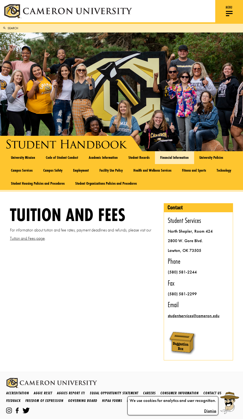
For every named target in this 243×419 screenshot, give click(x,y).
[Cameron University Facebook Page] (17, 410)
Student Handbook (65, 144)
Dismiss (210, 411)
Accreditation (17, 393)
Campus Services (22, 170)
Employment (81, 170)
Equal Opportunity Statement (114, 393)
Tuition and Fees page (27, 238)
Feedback (13, 400)
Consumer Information (179, 393)
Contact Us (212, 393)
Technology (224, 170)
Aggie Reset (43, 393)
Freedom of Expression (44, 400)
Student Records (139, 157)
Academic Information (103, 157)
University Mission (23, 157)
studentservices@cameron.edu (194, 315)
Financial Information (174, 157)
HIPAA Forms (112, 400)
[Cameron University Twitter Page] (26, 410)
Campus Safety (52, 170)
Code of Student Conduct (62, 157)
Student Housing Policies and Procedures (38, 183)
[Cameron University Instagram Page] (9, 410)
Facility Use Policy (111, 170)
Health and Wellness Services (152, 170)
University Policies (211, 157)
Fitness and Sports (194, 170)
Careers (149, 393)
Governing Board (82, 400)
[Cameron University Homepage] (68, 11)
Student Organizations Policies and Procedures (106, 183)
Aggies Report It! (71, 393)
